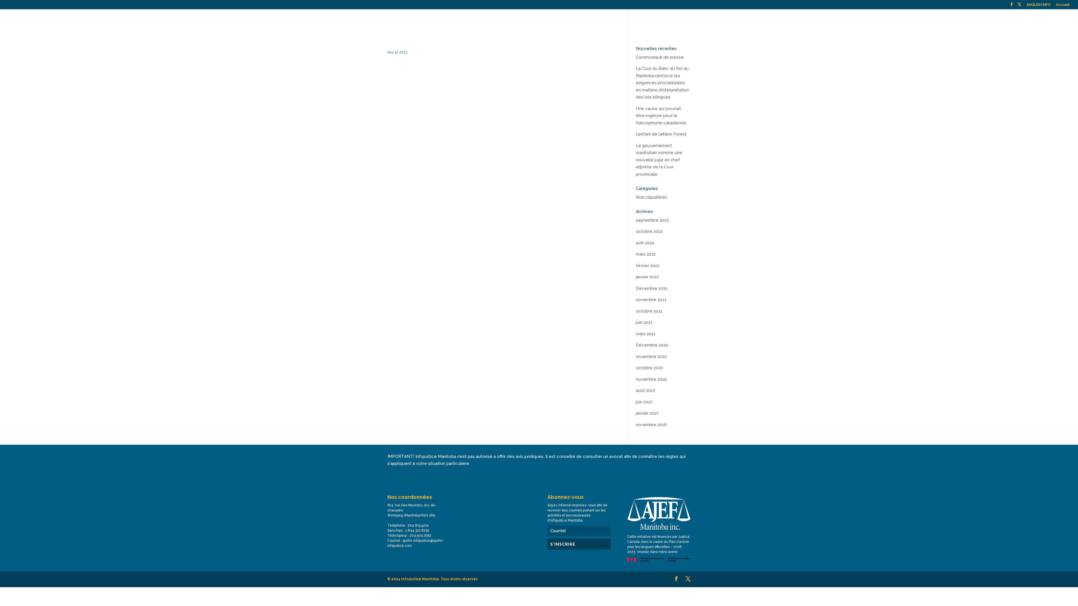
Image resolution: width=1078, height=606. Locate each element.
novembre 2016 (651, 424)
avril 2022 (645, 242)
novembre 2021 (651, 299)
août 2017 (645, 390)
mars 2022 (646, 254)
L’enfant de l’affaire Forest (661, 134)
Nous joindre (989, 20)
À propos (770, 20)
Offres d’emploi (1021, 20)
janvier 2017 (647, 413)
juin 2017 (644, 402)
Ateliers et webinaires (848, 20)
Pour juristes (886, 20)
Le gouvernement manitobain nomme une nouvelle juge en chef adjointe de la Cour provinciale (659, 160)
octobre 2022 (649, 231)
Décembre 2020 (652, 345)
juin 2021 (644, 322)
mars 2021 (646, 333)
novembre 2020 (651, 356)
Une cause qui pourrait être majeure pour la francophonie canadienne (661, 115)
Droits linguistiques (928, 20)
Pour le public (803, 20)
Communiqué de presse (660, 57)
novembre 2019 (651, 379)
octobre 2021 (649, 311)
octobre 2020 (649, 367)
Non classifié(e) (651, 197)
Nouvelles (962, 20)
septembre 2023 (652, 220)
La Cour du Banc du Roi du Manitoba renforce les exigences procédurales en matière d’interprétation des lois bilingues (662, 83)
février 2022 (647, 265)
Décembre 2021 (652, 288)
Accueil (1063, 5)
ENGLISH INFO (1039, 5)
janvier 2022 (647, 276)
